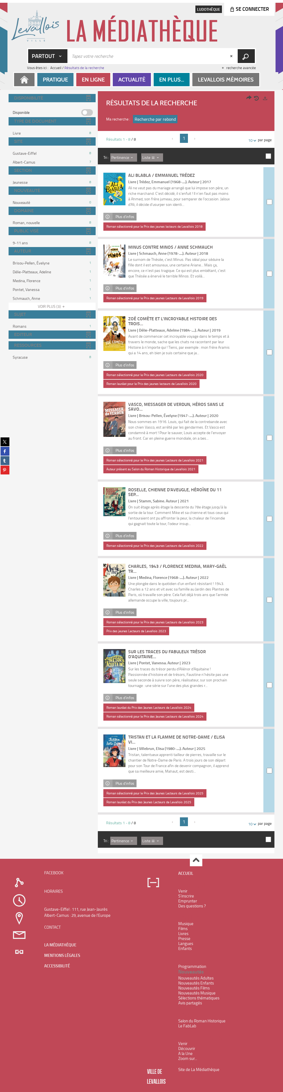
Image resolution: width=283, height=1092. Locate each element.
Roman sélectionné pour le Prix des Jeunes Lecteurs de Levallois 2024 (154, 716)
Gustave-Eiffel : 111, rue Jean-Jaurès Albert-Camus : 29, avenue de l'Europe (77, 912)
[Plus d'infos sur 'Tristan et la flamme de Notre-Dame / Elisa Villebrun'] (114, 750)
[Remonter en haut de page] (196, 860)
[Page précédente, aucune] (173, 139)
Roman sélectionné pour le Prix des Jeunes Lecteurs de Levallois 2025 (154, 793)
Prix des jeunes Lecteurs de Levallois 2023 (136, 631)
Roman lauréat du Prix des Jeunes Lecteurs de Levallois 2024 (148, 707)
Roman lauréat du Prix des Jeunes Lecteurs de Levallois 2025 (148, 802)
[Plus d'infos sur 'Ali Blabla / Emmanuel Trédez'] (114, 189)
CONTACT (52, 927)
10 (250, 140)
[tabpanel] (141, 473)
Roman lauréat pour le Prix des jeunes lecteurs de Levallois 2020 (151, 383)
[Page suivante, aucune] (195, 139)
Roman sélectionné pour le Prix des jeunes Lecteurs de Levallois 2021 (154, 460)
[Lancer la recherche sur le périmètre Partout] (246, 56)
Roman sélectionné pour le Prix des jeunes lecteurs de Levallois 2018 (154, 226)
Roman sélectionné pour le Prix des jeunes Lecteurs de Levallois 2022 (154, 545)
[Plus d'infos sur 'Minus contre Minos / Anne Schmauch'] (114, 261)
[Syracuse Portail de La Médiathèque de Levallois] (141, 25)
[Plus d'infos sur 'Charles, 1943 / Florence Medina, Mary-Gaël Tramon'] (114, 580)
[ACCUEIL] (24, 79)
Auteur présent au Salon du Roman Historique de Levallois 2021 (150, 469)
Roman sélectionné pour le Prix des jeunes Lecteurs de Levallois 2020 (154, 374)
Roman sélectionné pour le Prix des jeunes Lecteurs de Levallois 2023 (154, 622)
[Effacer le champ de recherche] (232, 56)
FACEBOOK (54, 873)
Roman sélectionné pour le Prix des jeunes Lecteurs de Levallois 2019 (154, 298)
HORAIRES (53, 891)
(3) (50, 306)
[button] (55, 79)
